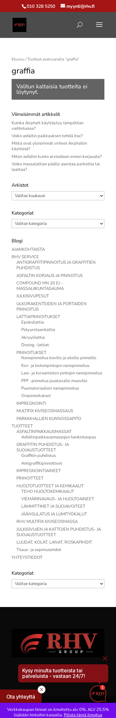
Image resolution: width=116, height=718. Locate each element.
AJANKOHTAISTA (28, 249)
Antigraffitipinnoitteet (41, 463)
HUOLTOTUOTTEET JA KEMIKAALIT (50, 486)
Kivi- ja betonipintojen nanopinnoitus (55, 366)
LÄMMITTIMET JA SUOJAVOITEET (53, 506)
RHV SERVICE (25, 257)
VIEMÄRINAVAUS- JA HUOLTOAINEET (57, 499)
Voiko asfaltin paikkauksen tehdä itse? (47, 136)
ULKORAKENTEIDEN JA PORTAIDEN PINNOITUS (51, 306)
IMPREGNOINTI (31, 403)
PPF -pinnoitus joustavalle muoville (54, 381)
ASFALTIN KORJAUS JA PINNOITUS (49, 276)
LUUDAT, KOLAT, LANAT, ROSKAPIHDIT (54, 542)
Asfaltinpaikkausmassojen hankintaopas (58, 437)
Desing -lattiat (35, 345)
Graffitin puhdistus (38, 455)
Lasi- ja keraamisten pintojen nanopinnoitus (61, 373)
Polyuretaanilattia (38, 330)
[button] (21, 697)
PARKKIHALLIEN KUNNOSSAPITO (48, 419)
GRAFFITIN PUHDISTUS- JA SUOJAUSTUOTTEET (42, 447)
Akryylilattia (33, 337)
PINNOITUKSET (31, 353)
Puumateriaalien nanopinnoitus (50, 388)
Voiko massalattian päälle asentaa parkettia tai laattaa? (56, 166)
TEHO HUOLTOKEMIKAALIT (47, 491)
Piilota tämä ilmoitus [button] (83, 715)
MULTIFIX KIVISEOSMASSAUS (44, 411)
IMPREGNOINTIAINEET (38, 471)
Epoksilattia (32, 322)
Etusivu (18, 59)
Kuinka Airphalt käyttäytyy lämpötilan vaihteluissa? (47, 125)
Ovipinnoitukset (36, 396)
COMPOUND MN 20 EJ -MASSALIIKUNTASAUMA (40, 286)
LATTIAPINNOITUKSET (38, 317)
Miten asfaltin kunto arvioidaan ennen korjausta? (57, 157)
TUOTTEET (22, 426)
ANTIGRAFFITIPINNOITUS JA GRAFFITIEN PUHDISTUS (56, 265)
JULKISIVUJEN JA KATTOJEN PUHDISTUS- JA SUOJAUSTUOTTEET (58, 532)
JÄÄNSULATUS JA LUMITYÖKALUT (54, 514)
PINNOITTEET (30, 478)
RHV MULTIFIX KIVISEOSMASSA (47, 522)
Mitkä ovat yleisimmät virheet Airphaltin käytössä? (49, 146)
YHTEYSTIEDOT (27, 557)
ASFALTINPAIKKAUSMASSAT (44, 432)
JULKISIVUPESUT (32, 296)
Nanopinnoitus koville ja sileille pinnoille (58, 358)
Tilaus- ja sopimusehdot (38, 550)
